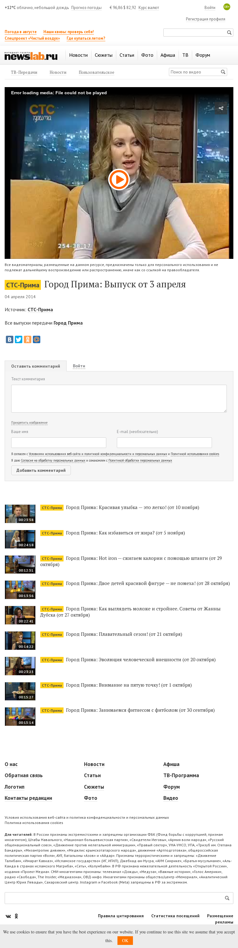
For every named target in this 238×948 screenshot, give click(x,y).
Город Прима (68, 323)
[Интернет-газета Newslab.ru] (31, 55)
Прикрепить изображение (29, 422)
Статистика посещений (175, 916)
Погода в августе (21, 31)
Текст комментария (28, 378)
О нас (11, 764)
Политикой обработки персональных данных (140, 460)
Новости (94, 764)
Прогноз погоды (86, 7)
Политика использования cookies (34, 822)
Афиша (171, 764)
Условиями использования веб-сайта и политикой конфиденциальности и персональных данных (98, 454)
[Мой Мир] (36, 339)
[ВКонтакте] (9, 339)
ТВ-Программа (181, 775)
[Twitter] (18, 339)
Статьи (92, 775)
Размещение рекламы (220, 919)
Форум (171, 786)
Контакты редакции (28, 798)
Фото (90, 798)
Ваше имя (19, 431)
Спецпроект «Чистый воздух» (32, 38)
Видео (170, 798)
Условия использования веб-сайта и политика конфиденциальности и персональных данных (87, 817)
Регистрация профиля (205, 19)
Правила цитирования (121, 916)
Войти (210, 7)
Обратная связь (24, 775)
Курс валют (149, 7)
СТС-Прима (22, 285)
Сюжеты (94, 786)
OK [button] (125, 940)
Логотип (14, 786)
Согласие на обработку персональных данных (53, 460)
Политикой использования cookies (195, 454)
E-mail (137, 431)
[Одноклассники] (27, 339)
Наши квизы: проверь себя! (68, 31)
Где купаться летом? (86, 38)
